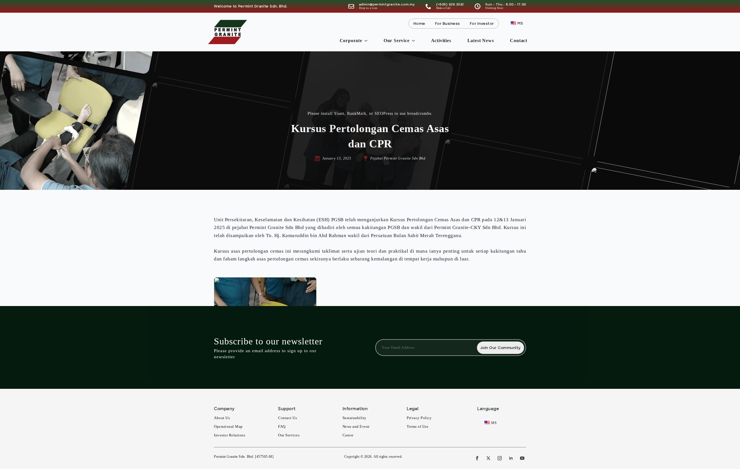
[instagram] (500, 458)
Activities (441, 40)
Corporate (351, 40)
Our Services (288, 435)
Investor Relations (229, 435)
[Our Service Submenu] (414, 40)
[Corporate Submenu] (367, 40)
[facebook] (477, 458)
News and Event (356, 426)
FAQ (282, 426)
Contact (518, 40)
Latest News (480, 40)
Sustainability (355, 418)
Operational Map (228, 426)
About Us (222, 418)
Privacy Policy (419, 418)
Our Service (397, 40)
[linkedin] (511, 458)
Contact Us (287, 418)
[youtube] (522, 458)
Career (348, 435)
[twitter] (488, 458)
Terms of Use (417, 426)
